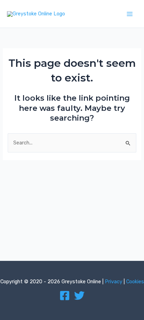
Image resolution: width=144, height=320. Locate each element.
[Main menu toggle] (129, 14)
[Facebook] (64, 295)
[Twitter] (79, 295)
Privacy (113, 281)
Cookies (135, 281)
